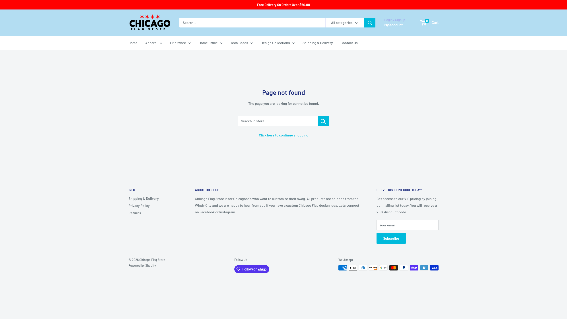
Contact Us (349, 43)
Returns (134, 213)
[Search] (369, 22)
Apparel (151, 43)
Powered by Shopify (142, 265)
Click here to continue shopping (283, 135)
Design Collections (275, 43)
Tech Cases (239, 43)
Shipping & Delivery (318, 43)
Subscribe (391, 238)
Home (133, 43)
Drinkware (178, 43)
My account (393, 25)
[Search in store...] (323, 121)
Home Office (208, 43)
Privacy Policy (139, 205)
